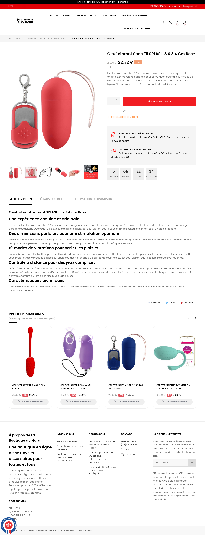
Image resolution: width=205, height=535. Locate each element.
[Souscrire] (192, 463)
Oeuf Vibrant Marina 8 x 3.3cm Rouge (28, 386)
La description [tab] (20, 199)
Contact (126, 449)
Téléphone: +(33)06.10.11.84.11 (130, 443)
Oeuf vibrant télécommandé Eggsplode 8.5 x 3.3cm (76, 386)
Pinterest (189, 303)
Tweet (172, 303)
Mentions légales (67, 441)
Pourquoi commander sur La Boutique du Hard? (102, 444)
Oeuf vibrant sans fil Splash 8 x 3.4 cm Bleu (126, 386)
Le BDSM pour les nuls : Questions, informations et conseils (102, 458)
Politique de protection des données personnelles (70, 457)
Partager (156, 303)
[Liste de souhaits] (114, 111)
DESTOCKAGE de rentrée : (170, 6)
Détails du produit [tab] (53, 199)
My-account (128, 454)
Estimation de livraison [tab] (93, 199)
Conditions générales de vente (70, 448)
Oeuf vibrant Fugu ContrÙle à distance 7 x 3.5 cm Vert (173, 386)
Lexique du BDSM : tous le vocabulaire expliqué (102, 470)
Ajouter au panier (160, 101)
